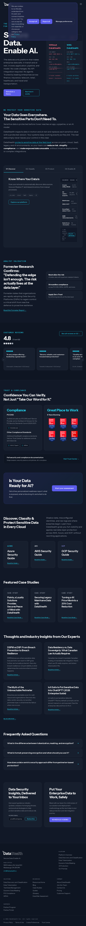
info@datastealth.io (10, 871)
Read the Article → (13, 675)
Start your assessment (64, 488)
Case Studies (37, 888)
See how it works (29, 93)
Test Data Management (12, 888)
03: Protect (49, 169)
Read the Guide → (13, 563)
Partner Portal (9, 910)
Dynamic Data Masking (67, 863)
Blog (34, 885)
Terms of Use (19, 922)
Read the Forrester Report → (15, 310)
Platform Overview (65, 855)
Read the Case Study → (15, 617)
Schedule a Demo (10, 93)
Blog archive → (10, 719)
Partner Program (10, 907)
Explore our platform (19, 202)
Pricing (59, 890)
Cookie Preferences (32, 922)
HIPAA (6, 896)
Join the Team (62, 885)
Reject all (46, 21)
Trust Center (46, 922)
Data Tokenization (65, 860)
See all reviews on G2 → (71, 334)
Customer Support (63, 893)
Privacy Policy (8, 922)
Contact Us (61, 888)
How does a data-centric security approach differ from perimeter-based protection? (43, 764)
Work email (13, 815)
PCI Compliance (9, 893)
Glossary (36, 893)
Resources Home (39, 882)
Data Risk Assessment (40, 896)
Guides (35, 890)
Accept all (33, 21)
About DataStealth (63, 882)
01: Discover (10, 169)
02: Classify (30, 169)
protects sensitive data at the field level (33, 142)
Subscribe (31, 819)
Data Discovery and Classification (70, 858)
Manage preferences (64, 21)
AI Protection (63, 866)
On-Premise (63, 869)
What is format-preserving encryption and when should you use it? (43, 753)
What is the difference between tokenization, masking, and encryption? (43, 743)
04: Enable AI (70, 169)
